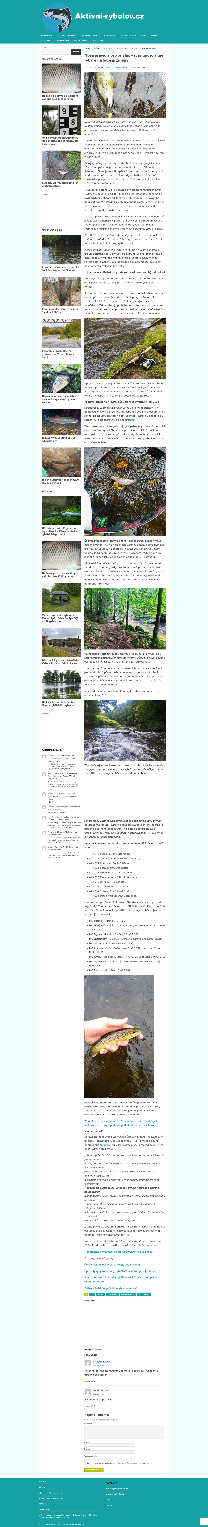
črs (92, 1294)
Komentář (88, 1424)
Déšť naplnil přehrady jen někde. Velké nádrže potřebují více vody (61, 661)
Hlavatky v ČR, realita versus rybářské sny (58, 439)
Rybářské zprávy (128, 36)
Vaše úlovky (98, 41)
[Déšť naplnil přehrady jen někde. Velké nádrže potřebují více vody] (61, 642)
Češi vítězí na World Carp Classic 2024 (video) (112, 1264)
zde (132, 419)
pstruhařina (112, 1294)
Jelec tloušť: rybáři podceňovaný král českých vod (60, 481)
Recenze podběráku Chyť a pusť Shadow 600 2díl (60, 310)
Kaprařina (46, 41)
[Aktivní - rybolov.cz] (93, 32)
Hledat (44, 48)
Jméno (87, 1442)
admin (50, 756)
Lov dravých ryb (62, 41)
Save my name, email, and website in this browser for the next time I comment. (119, 1463)
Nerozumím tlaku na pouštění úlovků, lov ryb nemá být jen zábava (59, 399)
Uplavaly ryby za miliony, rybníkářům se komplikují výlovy (119, 1271)
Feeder (143, 36)
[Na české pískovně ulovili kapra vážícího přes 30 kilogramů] (61, 78)
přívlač (100, 1294)
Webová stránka (90, 1456)
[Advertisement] (125, 797)
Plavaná (154, 36)
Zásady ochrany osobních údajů (51, 1498)
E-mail (87, 1449)
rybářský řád (144, 1294)
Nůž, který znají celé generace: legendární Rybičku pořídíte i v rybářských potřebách (59, 531)
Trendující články (51, 58)
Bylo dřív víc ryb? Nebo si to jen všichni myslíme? (60, 184)
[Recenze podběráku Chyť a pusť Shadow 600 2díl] (61, 291)
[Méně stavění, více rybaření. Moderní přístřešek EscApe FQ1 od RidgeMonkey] (61, 597)
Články (116, 67)
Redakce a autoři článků (115, 1494)
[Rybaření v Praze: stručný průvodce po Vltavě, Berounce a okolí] (61, 333)
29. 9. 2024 (92, 67)
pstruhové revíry (128, 1294)
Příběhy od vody (109, 36)
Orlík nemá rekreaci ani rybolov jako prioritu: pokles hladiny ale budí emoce (60, 141)
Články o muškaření (88, 36)
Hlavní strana (47, 36)
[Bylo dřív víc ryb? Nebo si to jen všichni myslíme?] (61, 165)
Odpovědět (91, 1381)
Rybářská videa (81, 41)
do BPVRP (105, 1145)
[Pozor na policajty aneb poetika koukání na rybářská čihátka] (61, 249)
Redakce (42, 1487)
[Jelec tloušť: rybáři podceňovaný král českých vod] (61, 462)
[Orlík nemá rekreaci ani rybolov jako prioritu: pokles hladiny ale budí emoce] (61, 120)
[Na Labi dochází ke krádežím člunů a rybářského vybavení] (61, 684)
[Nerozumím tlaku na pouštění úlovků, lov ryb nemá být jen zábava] (61, 378)
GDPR (108, 1500)
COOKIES (42, 1504)
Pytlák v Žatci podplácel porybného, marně (110, 1288)
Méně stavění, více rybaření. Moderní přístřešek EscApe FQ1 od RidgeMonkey (60, 618)
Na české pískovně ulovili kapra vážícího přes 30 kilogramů (60, 97)
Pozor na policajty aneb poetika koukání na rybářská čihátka (60, 268)
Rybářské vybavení (66, 36)
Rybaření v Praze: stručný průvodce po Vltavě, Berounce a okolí (60, 354)
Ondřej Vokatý (104, 67)
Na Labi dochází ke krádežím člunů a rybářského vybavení (58, 703)
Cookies (109, 1505)
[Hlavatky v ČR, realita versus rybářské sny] (61, 422)
